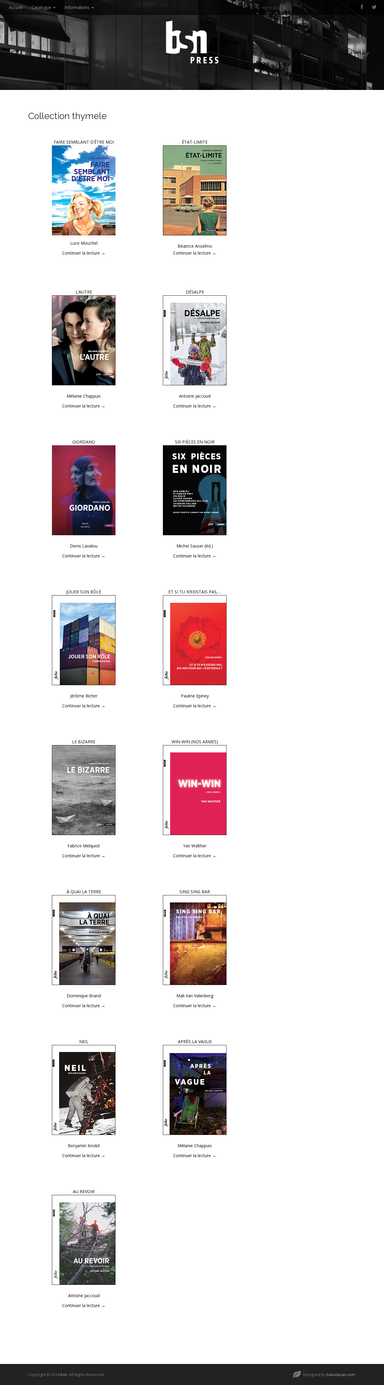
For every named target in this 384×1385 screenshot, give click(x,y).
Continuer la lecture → (83, 253)
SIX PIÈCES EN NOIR (194, 442)
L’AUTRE (84, 292)
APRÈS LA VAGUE (195, 1041)
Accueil (15, 7)
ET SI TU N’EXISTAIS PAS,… (194, 592)
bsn (63, 1374)
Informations (77, 7)
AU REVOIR (83, 1191)
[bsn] (192, 42)
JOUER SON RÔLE (83, 592)
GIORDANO (83, 442)
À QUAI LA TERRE (84, 891)
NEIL (83, 1041)
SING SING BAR (194, 891)
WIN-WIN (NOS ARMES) (195, 742)
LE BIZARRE (83, 742)
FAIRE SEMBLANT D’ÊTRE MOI (84, 142)
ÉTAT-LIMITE (195, 142)
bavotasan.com (341, 1374)
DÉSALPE (195, 292)
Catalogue (42, 7)
